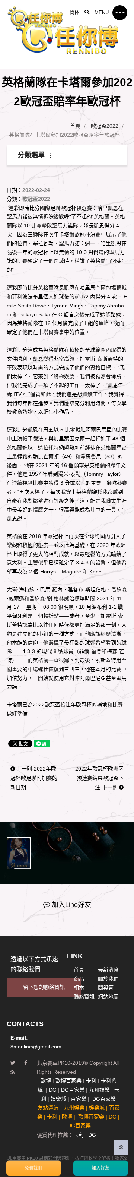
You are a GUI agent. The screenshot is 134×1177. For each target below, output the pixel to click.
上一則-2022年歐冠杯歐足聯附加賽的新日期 (33, 769)
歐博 (46, 1080)
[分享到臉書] (25, 1063)
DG (53, 1090)
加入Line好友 (71, 904)
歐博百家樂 (68, 1080)
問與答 (106, 988)
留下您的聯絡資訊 (44, 987)
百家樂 (78, 1099)
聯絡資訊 (84, 997)
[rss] (12, 1072)
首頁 (75, 126)
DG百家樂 (72, 1090)
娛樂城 (58, 1099)
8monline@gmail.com (35, 1047)
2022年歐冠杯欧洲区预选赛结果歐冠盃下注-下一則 (99, 769)
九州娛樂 (99, 1090)
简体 (74, 12)
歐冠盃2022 (104, 126)
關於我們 (108, 979)
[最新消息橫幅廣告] (67, 34)
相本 (79, 988)
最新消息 (108, 970)
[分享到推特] (12, 1063)
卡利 (91, 1080)
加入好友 (100, 1168)
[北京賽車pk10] (35, 16)
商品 (79, 979)
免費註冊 (33, 1168)
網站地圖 (108, 997)
